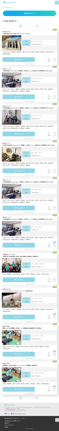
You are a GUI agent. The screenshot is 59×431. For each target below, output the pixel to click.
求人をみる (19, 59)
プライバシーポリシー (9, 424)
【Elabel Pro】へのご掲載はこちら (12, 420)
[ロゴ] (9, 2)
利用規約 (6, 427)
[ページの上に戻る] (57, 420)
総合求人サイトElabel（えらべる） (19, 413)
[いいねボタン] (54, 58)
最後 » (37, 26)
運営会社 (6, 422)
